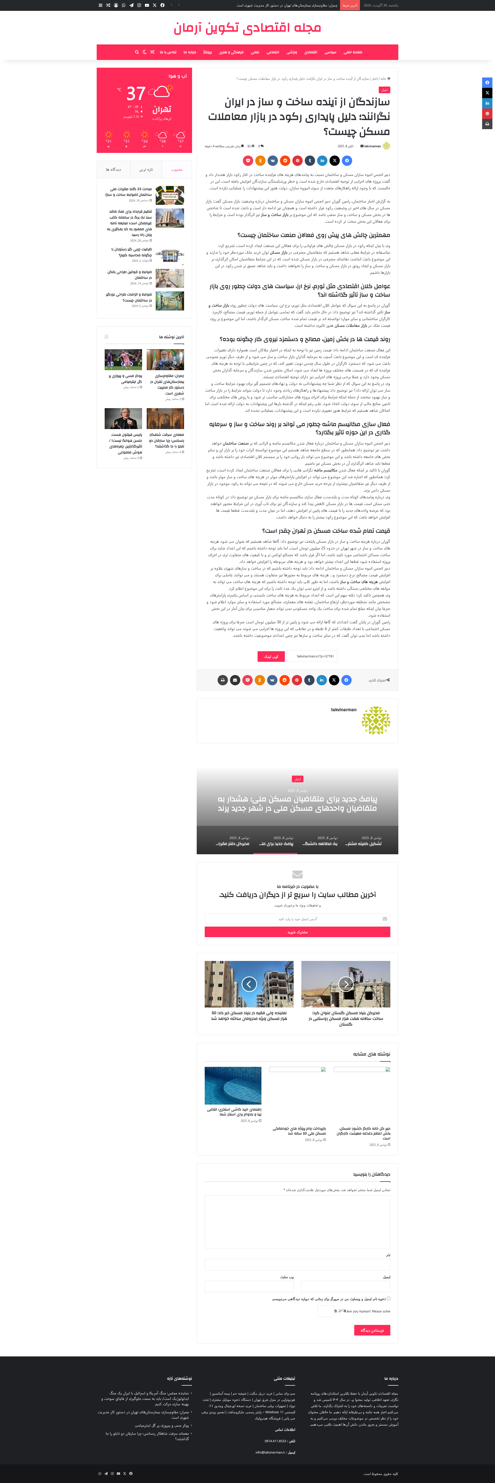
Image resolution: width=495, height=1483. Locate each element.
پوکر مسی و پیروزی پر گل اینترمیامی (312, 5)
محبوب (177, 169)
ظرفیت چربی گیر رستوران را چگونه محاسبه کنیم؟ (131, 252)
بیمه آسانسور (221, 1393)
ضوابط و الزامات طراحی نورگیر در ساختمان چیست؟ (129, 297)
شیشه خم (239, 1393)
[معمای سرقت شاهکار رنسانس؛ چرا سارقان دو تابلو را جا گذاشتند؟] (165, 418)
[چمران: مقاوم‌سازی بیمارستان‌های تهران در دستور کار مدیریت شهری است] (165, 359)
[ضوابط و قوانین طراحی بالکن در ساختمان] (170, 278)
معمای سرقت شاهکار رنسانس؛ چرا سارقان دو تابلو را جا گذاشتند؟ (166, 440)
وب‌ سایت (287, 1277)
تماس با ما (168, 52)
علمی (255, 52)
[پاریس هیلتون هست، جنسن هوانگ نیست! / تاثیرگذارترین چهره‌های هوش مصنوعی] (123, 418)
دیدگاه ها (113, 169)
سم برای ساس (285, 1393)
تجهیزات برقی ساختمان (270, 1405)
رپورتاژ (207, 52)
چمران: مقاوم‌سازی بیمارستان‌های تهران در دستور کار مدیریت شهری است (167, 384)
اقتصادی (310, 52)
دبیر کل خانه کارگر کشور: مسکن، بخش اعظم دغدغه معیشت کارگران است (363, 1133)
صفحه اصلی (353, 52)
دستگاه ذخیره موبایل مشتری (231, 1399)
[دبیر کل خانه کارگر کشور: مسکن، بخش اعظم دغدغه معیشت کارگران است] (362, 1095)
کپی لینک (271, 656)
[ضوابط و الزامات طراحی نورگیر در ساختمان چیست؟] (170, 300)
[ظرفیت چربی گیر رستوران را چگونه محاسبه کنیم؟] (170, 255)
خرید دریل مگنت (261, 1393)
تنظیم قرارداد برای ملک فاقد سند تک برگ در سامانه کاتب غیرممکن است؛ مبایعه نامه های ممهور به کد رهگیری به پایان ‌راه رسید (129, 223)
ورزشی (291, 52)
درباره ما (190, 52)
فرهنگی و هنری (231, 52)
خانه (384, 78)
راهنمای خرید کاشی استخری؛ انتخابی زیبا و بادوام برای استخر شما (234, 1112)
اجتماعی (273, 52)
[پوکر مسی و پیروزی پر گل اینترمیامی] (123, 359)
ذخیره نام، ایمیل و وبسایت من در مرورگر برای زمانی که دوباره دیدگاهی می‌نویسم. (329, 1298)
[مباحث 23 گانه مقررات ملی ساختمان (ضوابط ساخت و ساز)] (170, 195)
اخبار (375, 78)
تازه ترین (146, 169)
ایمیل (386, 1277)
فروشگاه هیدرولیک (268, 1418)
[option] (297, 802)
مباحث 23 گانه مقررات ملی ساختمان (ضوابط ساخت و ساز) (128, 192)
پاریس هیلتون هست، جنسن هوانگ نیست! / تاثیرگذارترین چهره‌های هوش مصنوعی (125, 443)
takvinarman (372, 146)
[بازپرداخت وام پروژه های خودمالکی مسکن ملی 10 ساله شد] (297, 1095)
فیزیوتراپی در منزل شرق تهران (274, 1399)
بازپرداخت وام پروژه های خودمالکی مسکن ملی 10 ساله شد (299, 1131)
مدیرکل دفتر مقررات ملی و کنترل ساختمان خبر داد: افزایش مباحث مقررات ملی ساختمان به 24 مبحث (297, 803)
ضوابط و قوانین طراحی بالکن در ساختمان (130, 275)
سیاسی (330, 52)
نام (388, 1255)
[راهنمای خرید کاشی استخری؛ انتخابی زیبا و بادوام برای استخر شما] (233, 1086)
